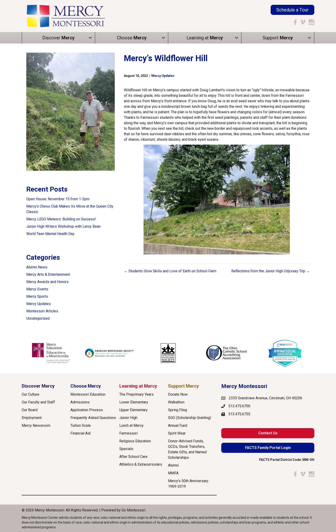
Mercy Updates (38, 304)
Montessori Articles (42, 311)
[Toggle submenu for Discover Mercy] (90, 38)
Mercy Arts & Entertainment (48, 274)
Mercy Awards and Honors (47, 282)
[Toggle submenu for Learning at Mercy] (236, 38)
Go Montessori (133, 510)
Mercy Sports (37, 296)
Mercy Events (37, 289)
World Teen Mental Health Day (50, 234)
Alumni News (36, 267)
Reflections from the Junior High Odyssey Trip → (270, 271)
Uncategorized (38, 318)
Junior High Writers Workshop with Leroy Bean (63, 226)
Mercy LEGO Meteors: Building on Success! (61, 219)
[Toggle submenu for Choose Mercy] (163, 38)
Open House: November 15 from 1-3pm (57, 199)
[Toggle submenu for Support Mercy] (309, 38)
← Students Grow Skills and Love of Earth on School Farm (170, 271)
